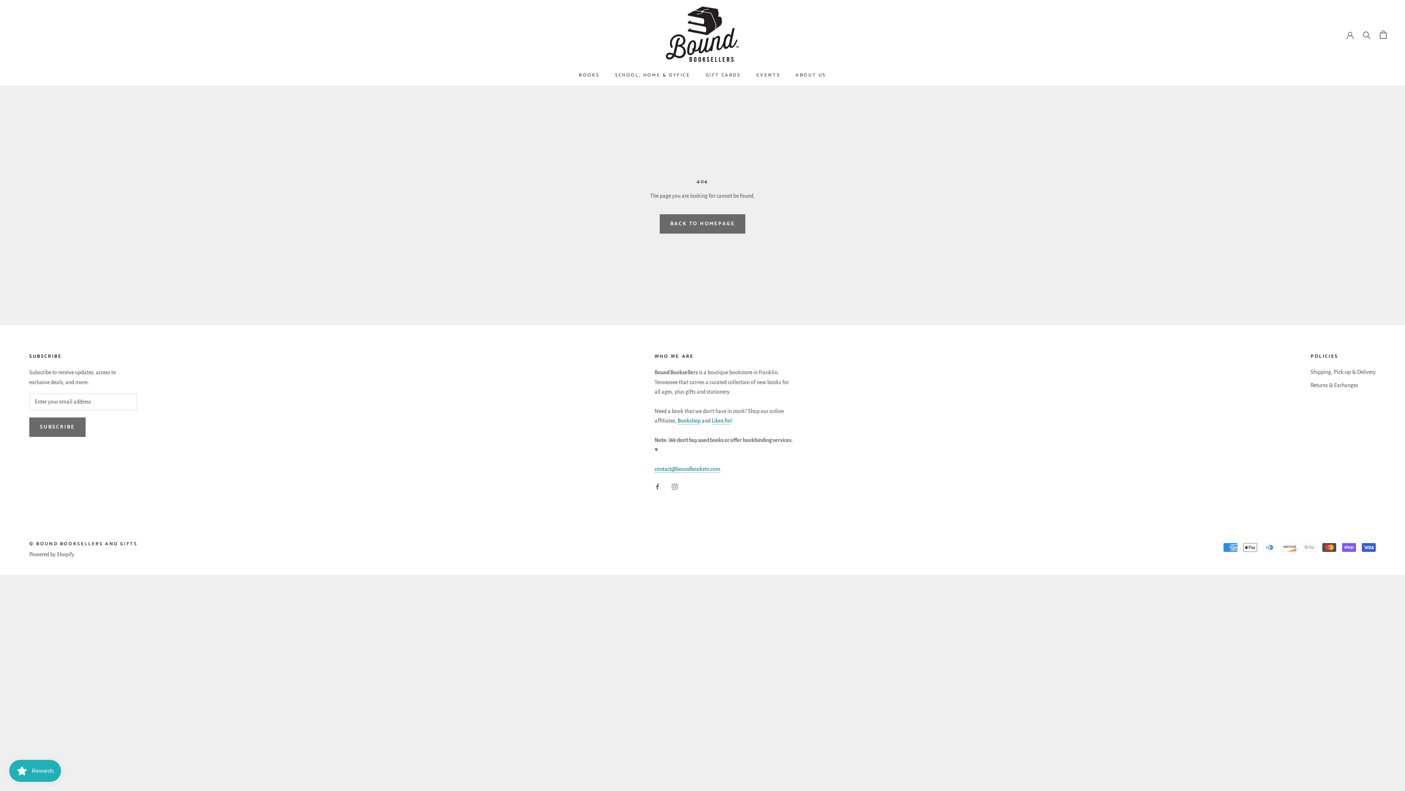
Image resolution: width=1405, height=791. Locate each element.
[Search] (1367, 34)
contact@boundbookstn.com (687, 469)
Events (768, 75)
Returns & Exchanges (1334, 385)
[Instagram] (675, 486)
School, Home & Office (652, 75)
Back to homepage (702, 224)
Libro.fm (721, 421)
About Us (810, 75)
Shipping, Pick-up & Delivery (1343, 372)
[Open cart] (1383, 34)
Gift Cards (723, 75)
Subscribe (57, 427)
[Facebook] (657, 486)
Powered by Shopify (51, 554)
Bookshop (689, 421)
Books (589, 75)
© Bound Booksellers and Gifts (83, 544)
